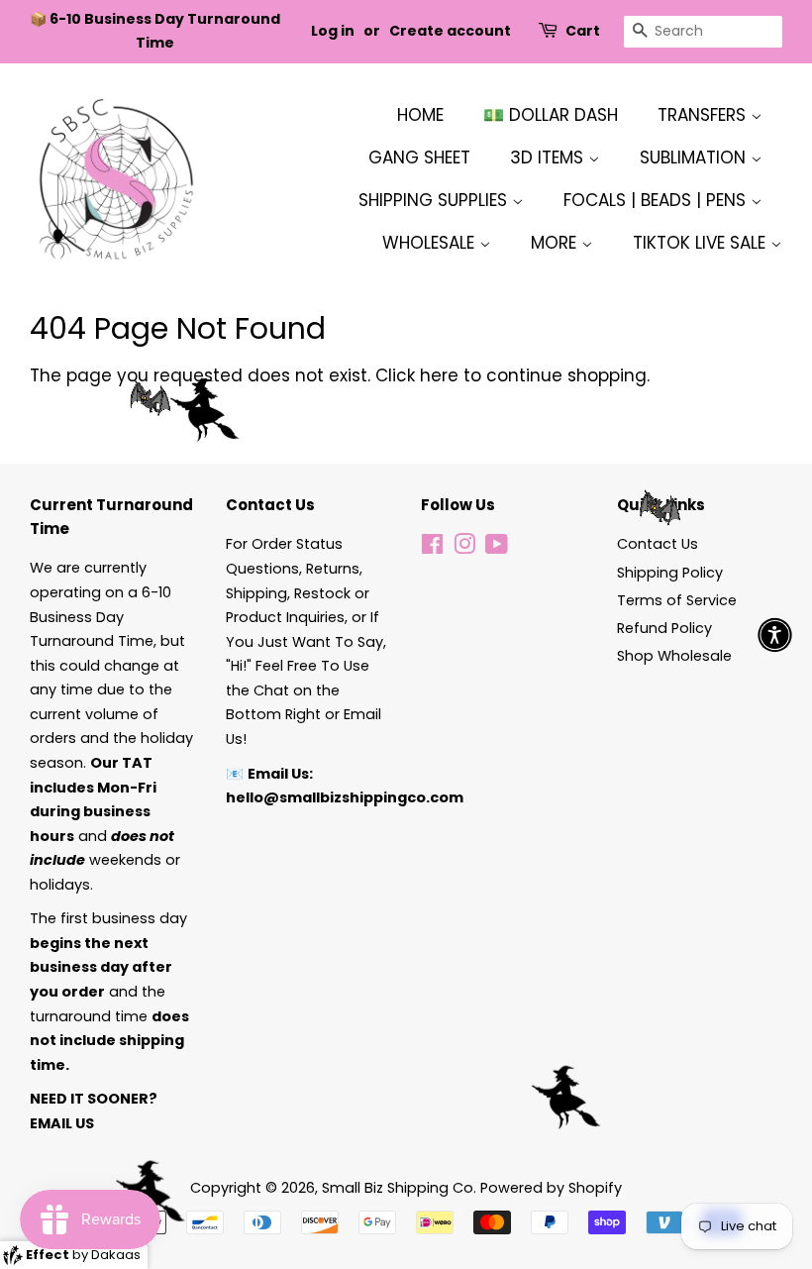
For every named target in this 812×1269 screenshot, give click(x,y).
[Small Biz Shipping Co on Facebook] (432, 548)
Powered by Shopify (551, 1188)
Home (420, 115)
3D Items (549, 157)
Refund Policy (664, 628)
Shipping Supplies (435, 200)
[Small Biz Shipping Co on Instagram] (464, 548)
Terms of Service (677, 600)
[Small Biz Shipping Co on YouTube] (496, 548)
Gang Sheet (419, 157)
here (439, 375)
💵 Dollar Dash (550, 115)
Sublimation (695, 157)
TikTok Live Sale (701, 243)
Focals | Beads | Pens (657, 200)
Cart (582, 31)
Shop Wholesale (674, 656)
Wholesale (430, 243)
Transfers (704, 115)
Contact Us (657, 544)
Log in (333, 31)
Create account (450, 31)
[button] (775, 634)
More (556, 243)
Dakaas (116, 1254)
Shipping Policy (670, 572)
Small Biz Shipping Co (397, 1188)
